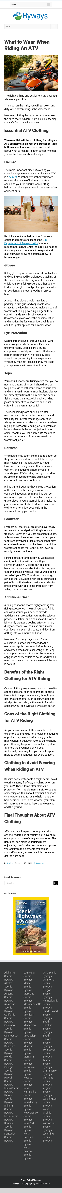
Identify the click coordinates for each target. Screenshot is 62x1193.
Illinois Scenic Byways (8, 1099)
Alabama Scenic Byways (9, 976)
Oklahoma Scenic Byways (49, 983)
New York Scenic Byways (29, 1127)
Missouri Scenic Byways (28, 1050)
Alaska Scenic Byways (8, 987)
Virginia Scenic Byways (47, 1092)
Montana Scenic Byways (29, 1060)
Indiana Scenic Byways (8, 1109)
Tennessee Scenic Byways (49, 1053)
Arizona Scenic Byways (8, 997)
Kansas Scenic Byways (8, 1127)
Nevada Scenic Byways (28, 1081)
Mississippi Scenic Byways (30, 1039)
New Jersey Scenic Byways (30, 1106)
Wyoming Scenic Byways (48, 1137)
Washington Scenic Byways (50, 1102)
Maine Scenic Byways (28, 987)
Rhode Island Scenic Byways (50, 1015)
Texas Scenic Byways (47, 1064)
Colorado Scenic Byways (9, 1029)
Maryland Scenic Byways (29, 997)
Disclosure (37, 1180)
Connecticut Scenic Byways (11, 1039)
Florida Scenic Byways (8, 1060)
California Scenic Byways (9, 1018)
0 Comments (39, 863)
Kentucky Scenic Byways (9, 1137)
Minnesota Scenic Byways (30, 1029)
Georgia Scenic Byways (8, 1071)
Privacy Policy (26, 1180)
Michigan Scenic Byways (29, 1018)
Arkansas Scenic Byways (9, 1008)
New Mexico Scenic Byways (31, 1116)
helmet (13, 177)
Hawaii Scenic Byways (8, 1081)
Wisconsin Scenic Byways (49, 1127)
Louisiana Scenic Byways (29, 976)
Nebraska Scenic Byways (29, 1071)
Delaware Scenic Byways (9, 1050)
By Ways (10, 863)
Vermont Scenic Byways (48, 1081)
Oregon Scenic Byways (47, 994)
